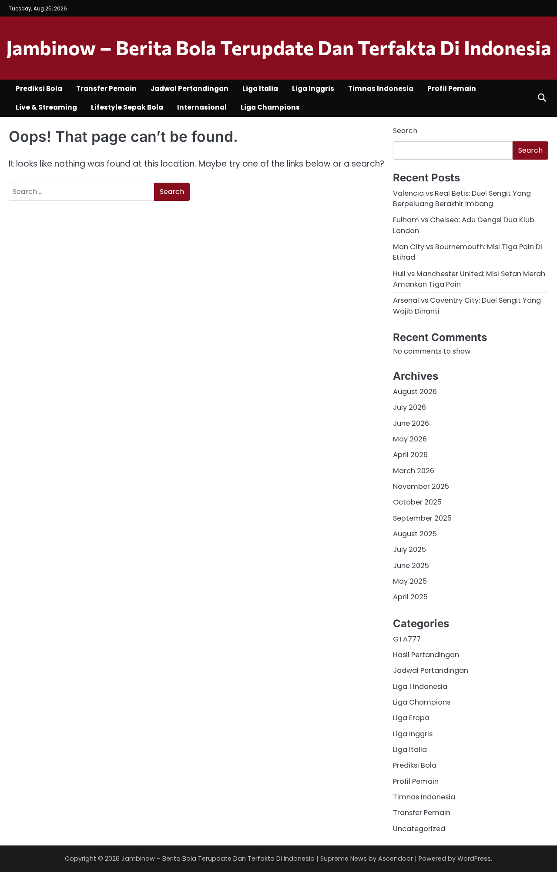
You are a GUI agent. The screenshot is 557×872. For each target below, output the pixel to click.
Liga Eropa (411, 718)
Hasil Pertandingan (426, 655)
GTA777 (407, 639)
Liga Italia (260, 88)
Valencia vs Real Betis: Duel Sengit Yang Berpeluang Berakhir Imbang (462, 198)
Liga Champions (270, 107)
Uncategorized (419, 829)
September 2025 (422, 518)
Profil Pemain (451, 88)
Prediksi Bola (39, 88)
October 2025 (417, 502)
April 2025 (410, 597)
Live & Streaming (46, 107)
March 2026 (413, 471)
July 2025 (409, 550)
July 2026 (409, 407)
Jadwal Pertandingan (189, 88)
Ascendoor (395, 858)
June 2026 (411, 423)
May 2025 (410, 581)
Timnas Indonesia (380, 88)
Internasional (202, 107)
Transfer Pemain (106, 88)
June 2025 (411, 566)
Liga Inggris (313, 88)
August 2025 (415, 534)
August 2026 (415, 392)
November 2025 (421, 486)
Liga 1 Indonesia (420, 687)
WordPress (474, 858)
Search (405, 131)
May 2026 (410, 439)
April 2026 (410, 455)
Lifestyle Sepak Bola (127, 107)
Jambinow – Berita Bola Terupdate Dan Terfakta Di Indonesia (278, 47)
